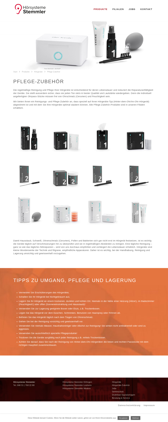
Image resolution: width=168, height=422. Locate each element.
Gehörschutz (118, 392)
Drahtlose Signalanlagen (123, 395)
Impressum (149, 405)
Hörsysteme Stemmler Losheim (77, 385)
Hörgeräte (116, 382)
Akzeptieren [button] (123, 418)
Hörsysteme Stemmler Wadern (77, 388)
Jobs (114, 388)
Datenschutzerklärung (129, 405)
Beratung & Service (121, 398)
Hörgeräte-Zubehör (121, 385)
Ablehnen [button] (135, 418)
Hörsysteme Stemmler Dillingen (77, 382)
